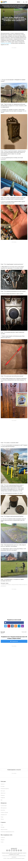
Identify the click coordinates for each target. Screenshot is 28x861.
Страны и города (4, 812)
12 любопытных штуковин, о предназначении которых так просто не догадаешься (14, 585)
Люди (2, 816)
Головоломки (4, 805)
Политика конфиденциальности (7, 831)
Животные (3, 793)
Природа (2, 795)
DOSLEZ (14, 849)
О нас (2, 824)
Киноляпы (3, 810)
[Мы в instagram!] (14, 850)
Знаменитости (4, 814)
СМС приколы (4, 807)
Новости (2, 784)
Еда (1, 799)
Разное (2, 819)
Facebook (3, 837)
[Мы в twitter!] (12, 850)
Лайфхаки (3, 797)
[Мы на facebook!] (7, 850)
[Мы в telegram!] (9, 850)
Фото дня (3, 790)
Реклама (2, 827)
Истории (2, 786)
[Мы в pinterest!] (16, 850)
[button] (14, 622)
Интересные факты (5, 788)
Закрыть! (22, 7)
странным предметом (6, 43)
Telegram (2, 839)
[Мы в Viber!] (18, 850)
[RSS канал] (21, 850)
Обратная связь (4, 829)
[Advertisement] (14, 63)
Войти (18, 1)
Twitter (2, 842)
